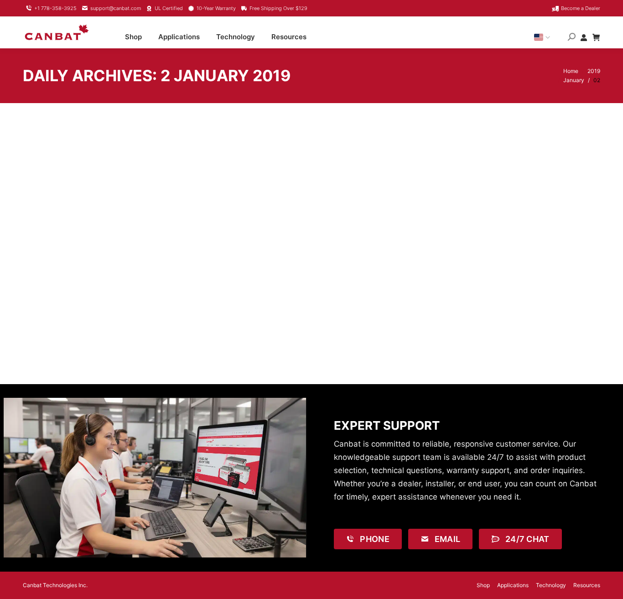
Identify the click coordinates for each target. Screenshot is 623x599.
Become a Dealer (580, 8)
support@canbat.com (115, 8)
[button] (465, 14)
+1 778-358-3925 (55, 8)
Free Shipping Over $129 (278, 8)
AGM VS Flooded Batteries (101, 310)
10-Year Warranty (216, 8)
